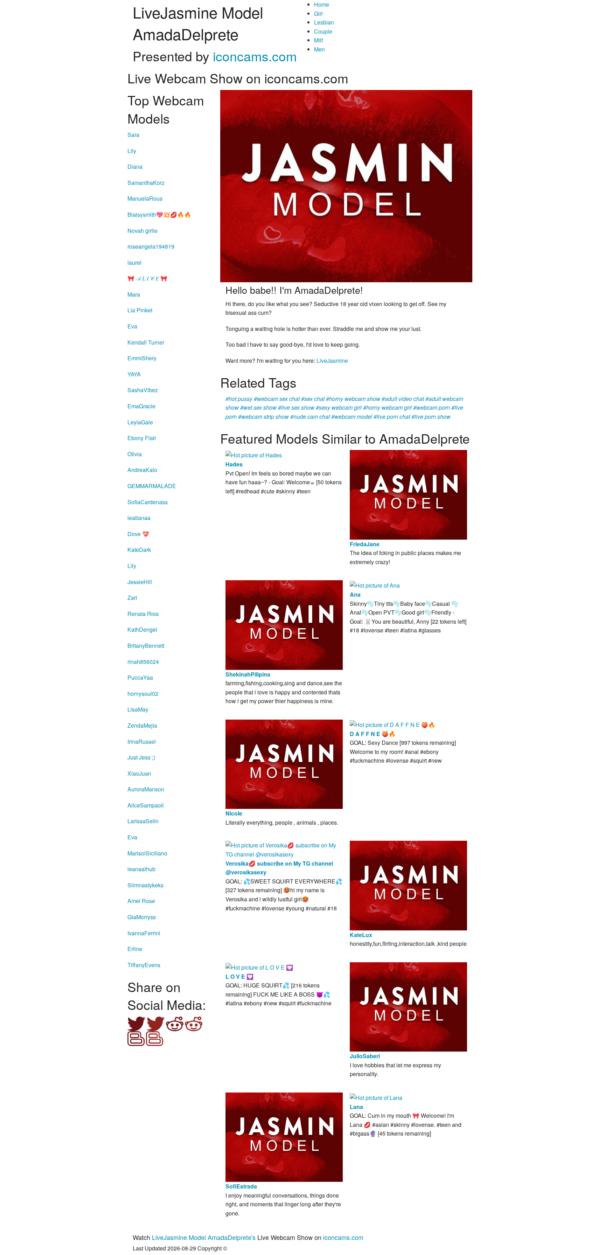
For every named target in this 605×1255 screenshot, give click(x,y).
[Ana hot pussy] (375, 585)
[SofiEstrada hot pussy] (284, 1136)
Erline (134, 949)
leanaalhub (141, 869)
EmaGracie (141, 406)
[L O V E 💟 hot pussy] (259, 967)
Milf (318, 40)
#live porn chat (392, 416)
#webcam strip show (263, 416)
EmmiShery (142, 358)
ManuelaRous (144, 198)
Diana (134, 166)
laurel (134, 262)
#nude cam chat (310, 416)
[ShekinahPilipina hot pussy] (284, 624)
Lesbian (324, 22)
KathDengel (142, 629)
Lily (131, 151)
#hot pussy (238, 399)
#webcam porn (431, 407)
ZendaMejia (142, 725)
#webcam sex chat (277, 399)
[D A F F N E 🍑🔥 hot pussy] (392, 724)
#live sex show (296, 407)
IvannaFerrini (143, 933)
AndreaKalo (142, 470)
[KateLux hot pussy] (408, 885)
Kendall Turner (145, 342)
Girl (318, 13)
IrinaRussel (141, 741)
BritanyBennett (145, 646)
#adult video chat (403, 399)
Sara (133, 135)
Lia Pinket (139, 310)
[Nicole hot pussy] (284, 764)
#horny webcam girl (387, 407)
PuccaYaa (140, 677)
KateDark (139, 550)
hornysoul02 (142, 693)
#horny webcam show (353, 399)
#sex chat (313, 399)
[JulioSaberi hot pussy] (408, 1006)
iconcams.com (255, 56)
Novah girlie (142, 231)
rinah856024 (143, 662)
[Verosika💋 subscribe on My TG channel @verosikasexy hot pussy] (284, 849)
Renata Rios (143, 614)
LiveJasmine (332, 360)
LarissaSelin (143, 821)
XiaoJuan (139, 773)
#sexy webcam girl (339, 407)
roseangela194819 (150, 246)
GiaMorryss (141, 917)
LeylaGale (140, 422)
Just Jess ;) (141, 757)
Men (319, 49)
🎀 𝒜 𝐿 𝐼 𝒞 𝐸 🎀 (147, 278)
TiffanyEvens (143, 965)
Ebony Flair (141, 438)
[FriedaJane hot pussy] (408, 494)
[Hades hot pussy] (253, 454)
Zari (132, 598)
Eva (132, 326)
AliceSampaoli (145, 805)
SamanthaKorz (146, 183)
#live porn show (431, 416)
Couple (323, 31)
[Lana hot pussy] (376, 1097)
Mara (133, 294)
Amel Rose (141, 901)
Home (321, 4)
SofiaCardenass (147, 502)
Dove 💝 (138, 534)
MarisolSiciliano (147, 853)
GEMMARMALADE (151, 486)
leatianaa (139, 518)
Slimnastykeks (145, 885)
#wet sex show (258, 407)
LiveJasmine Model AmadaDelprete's (204, 1237)
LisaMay (137, 709)
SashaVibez (142, 390)
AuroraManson (145, 789)
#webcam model (351, 416)
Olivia (134, 454)
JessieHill (139, 582)
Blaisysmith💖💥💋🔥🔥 (159, 214)
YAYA (134, 374)
